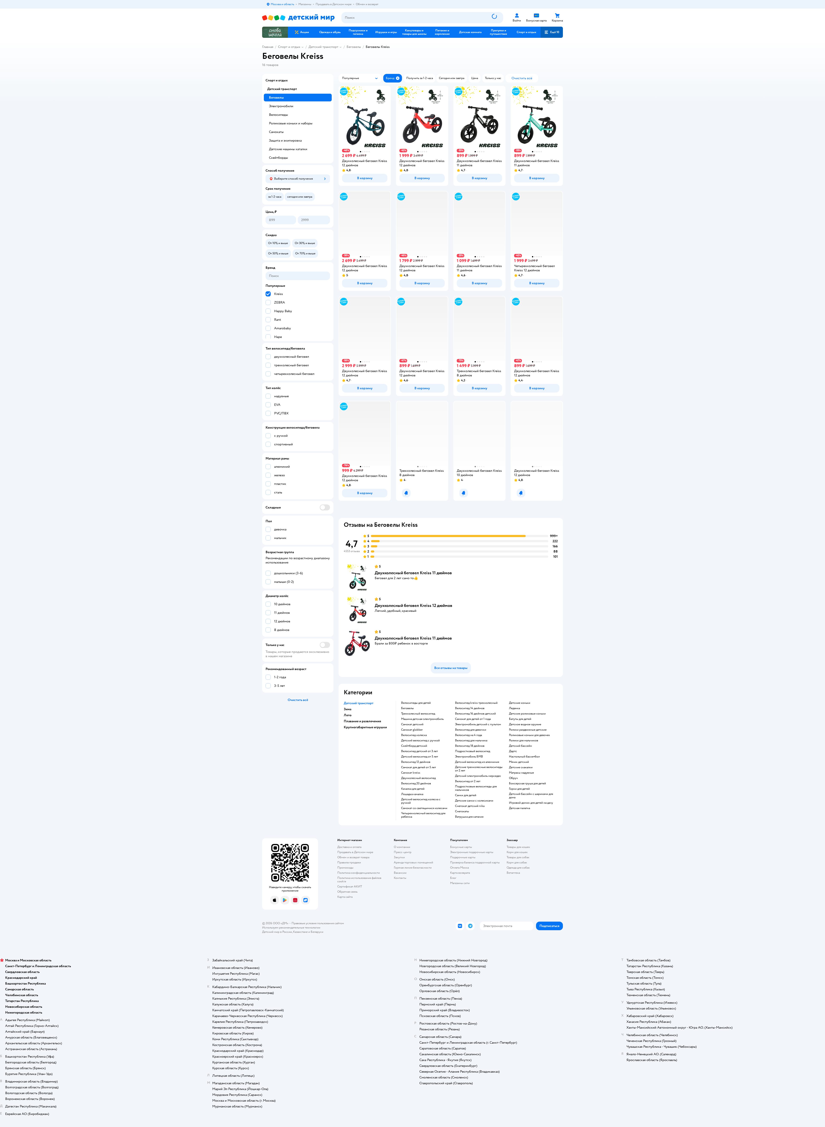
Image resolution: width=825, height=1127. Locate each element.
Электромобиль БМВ (469, 756)
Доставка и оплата (349, 847)
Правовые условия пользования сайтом (318, 923)
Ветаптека (513, 873)
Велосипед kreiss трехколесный (476, 703)
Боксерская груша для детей (527, 783)
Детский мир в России (277, 932)
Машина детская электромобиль (422, 719)
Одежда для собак (518, 867)
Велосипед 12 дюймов (415, 762)
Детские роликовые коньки (527, 713)
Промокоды (345, 867)
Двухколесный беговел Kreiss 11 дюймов (413, 573)
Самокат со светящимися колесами (424, 808)
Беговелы (354, 47)
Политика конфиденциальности (358, 873)
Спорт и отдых (289, 47)
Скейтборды (278, 158)
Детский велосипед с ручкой (420, 740)
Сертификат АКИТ (349, 886)
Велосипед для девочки (470, 729)
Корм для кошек (517, 852)
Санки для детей (465, 795)
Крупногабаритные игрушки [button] (365, 727)
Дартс (513, 751)
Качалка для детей (413, 789)
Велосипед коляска (414, 735)
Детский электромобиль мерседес (478, 776)
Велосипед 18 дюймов (469, 746)
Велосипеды (278, 115)
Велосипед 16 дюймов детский (475, 713)
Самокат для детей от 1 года (473, 719)
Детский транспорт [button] (358, 703)
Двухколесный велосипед (418, 778)
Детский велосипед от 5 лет (419, 756)
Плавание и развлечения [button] (362, 721)
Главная (267, 47)
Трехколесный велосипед (418, 713)
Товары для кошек (518, 847)
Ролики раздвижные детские (528, 729)
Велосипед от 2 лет (467, 781)
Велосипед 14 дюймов (469, 708)
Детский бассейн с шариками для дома (531, 795)
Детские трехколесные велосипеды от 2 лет (479, 768)
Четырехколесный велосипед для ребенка (423, 815)
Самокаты (276, 132)
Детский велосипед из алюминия (477, 762)
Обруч (513, 778)
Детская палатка (519, 808)
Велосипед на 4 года (468, 735)
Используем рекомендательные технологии (291, 927)
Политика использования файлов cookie (359, 879)
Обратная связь (347, 891)
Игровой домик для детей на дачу (531, 803)
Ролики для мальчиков (523, 740)
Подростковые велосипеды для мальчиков (476, 788)
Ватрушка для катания (469, 817)
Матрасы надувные (521, 772)
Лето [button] (347, 715)
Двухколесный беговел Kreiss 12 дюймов (413, 605)
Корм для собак (517, 862)
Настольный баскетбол (524, 756)
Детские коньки (519, 703)
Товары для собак (518, 857)
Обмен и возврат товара (353, 857)
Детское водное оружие (525, 724)
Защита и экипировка (285, 140)
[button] (552, 32)
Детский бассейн (520, 746)
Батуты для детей (520, 719)
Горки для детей (519, 789)
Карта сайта (345, 897)
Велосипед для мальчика (471, 740)
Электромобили (281, 106)
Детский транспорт (323, 47)
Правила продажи (349, 862)
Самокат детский (412, 724)
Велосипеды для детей (416, 703)
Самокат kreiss (410, 772)
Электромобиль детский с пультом (478, 724)
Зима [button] (347, 709)
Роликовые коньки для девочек (529, 735)
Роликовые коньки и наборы (290, 123)
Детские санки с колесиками (474, 800)
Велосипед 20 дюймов (416, 783)
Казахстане (300, 932)
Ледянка (514, 708)
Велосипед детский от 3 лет (419, 751)
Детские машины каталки (288, 149)
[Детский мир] (298, 17)
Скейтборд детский (414, 746)
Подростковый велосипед (472, 751)
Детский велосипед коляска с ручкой (420, 801)
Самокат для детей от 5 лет (418, 767)
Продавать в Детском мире (355, 852)
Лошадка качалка (412, 794)
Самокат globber (412, 729)
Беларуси (317, 932)
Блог (453, 878)
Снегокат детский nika (469, 806)
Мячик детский (519, 762)
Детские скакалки (521, 767)
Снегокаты (462, 811)
